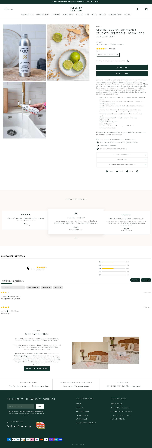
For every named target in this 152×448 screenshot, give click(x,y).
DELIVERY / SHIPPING (120, 408)
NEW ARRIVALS (27, 14)
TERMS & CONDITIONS (120, 415)
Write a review (146, 280)
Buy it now (122, 74)
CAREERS (80, 408)
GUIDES (102, 14)
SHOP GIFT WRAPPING (37, 369)
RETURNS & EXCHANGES (121, 411)
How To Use (122, 159)
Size (98, 51)
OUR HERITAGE (115, 14)
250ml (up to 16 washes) (108, 54)
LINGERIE (56, 14)
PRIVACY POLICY (118, 419)
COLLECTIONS (82, 14)
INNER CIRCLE (82, 415)
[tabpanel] (76, 301)
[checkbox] (58, 287)
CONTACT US (116, 404)
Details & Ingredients (122, 154)
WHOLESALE (81, 419)
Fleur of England (79, 444)
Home (98, 26)
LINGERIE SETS (42, 14)
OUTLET (127, 14)
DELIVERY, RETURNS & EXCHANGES (122, 164)
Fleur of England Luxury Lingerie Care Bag (41, 347)
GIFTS (94, 14)
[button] (114, 262)
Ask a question (135, 280)
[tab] (18, 281)
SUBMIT (40, 406)
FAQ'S (78, 404)
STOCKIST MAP (82, 411)
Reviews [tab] (6, 280)
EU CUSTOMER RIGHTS (86, 423)
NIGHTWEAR (68, 14)
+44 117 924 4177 (16, 422)
